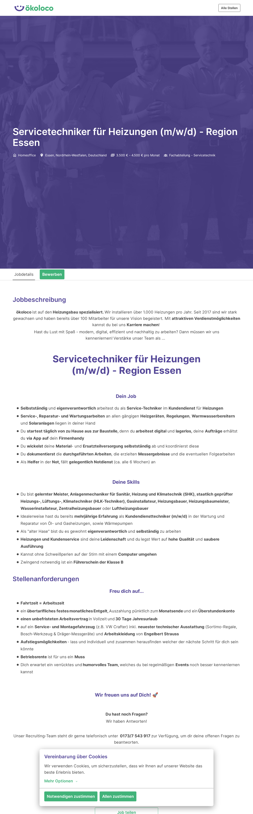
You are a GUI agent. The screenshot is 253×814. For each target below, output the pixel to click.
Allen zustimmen (118, 796)
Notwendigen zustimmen (71, 796)
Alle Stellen (229, 8)
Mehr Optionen (58, 781)
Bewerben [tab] (52, 274)
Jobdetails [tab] (23, 274)
